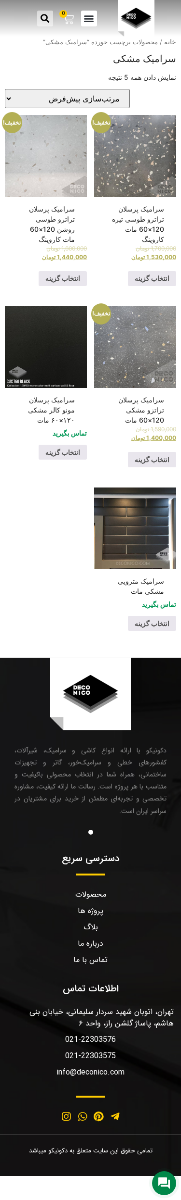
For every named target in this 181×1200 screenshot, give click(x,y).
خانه (170, 42)
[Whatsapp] (82, 1117)
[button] (89, 18)
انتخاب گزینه (152, 278)
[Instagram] (66, 1117)
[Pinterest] (99, 1117)
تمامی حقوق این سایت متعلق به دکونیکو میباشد (91, 1151)
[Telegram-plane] (115, 1117)
